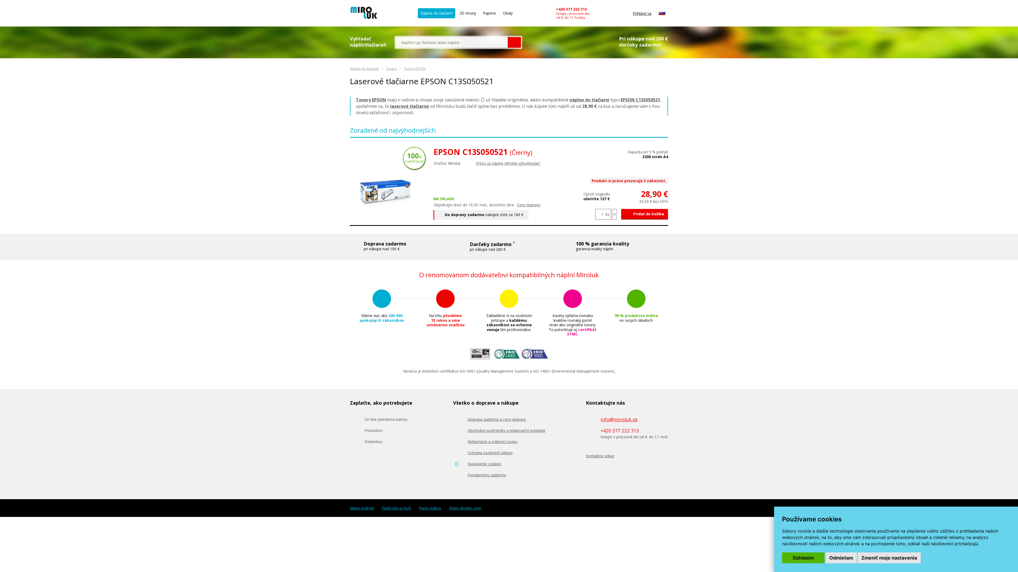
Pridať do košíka (648, 213)
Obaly (508, 13)
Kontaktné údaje (600, 455)
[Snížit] (614, 217)
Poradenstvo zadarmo (487, 474)
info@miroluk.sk (619, 419)
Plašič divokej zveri (465, 508)
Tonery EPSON (414, 68)
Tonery (391, 68)
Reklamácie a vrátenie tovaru (492, 441)
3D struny (467, 13)
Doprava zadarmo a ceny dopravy (497, 419)
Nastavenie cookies (484, 463)
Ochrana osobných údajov (490, 452)
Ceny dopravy (528, 204)
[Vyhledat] (514, 42)
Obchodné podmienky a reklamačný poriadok (506, 430)
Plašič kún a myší (396, 508)
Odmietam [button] (841, 558)
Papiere (489, 13)
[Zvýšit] (614, 211)
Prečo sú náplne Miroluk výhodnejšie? (508, 163)
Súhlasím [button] (803, 558)
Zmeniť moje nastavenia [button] (889, 558)
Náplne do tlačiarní (436, 13)
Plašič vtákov (430, 508)
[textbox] (452, 42)
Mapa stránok (362, 508)
